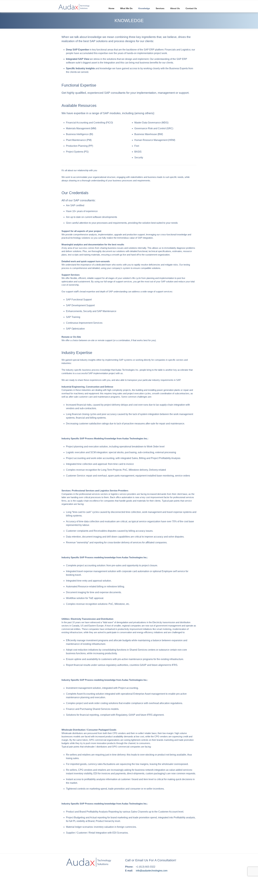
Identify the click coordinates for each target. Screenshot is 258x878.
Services (160, 8)
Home (111, 8)
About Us (175, 8)
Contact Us (191, 8)
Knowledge (144, 8)
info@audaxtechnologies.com (151, 870)
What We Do (126, 8)
